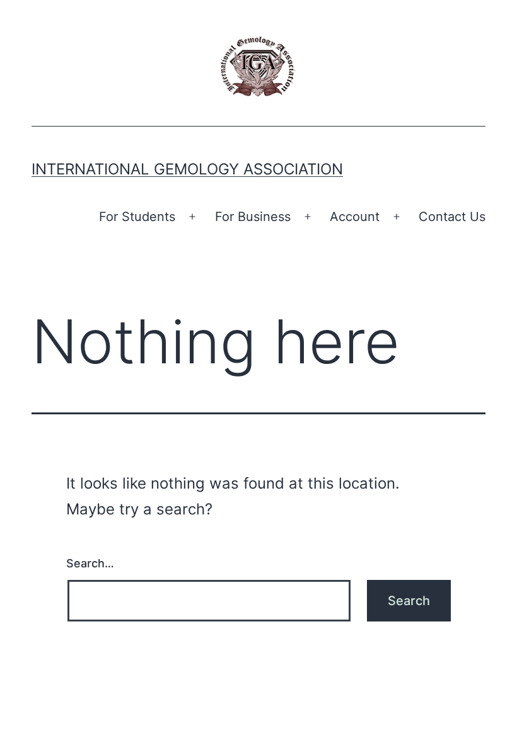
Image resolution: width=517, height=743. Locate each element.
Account (355, 216)
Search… (90, 563)
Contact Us (452, 216)
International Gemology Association (187, 169)
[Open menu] (192, 216)
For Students (137, 216)
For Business (253, 216)
